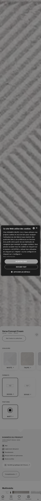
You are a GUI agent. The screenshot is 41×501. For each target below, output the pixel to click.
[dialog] (20, 250)
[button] (20, 272)
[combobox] (34, 228)
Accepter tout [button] (21, 261)
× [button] (36, 228)
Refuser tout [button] (21, 267)
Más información (9, 257)
